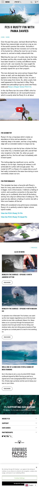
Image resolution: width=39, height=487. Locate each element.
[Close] (36, 467)
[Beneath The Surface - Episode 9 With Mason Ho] (19, 306)
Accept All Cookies (19, 483)
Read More (7, 282)
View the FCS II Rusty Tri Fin (12, 213)
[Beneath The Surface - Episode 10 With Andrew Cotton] (19, 272)
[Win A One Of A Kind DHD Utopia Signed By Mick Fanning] (19, 364)
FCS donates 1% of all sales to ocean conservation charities (19, 410)
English (31, 485)
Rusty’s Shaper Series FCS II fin (19, 86)
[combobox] (30, 485)
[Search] (31, 1)
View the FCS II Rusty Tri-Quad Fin (14, 217)
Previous (34, 247)
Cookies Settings (19, 478)
